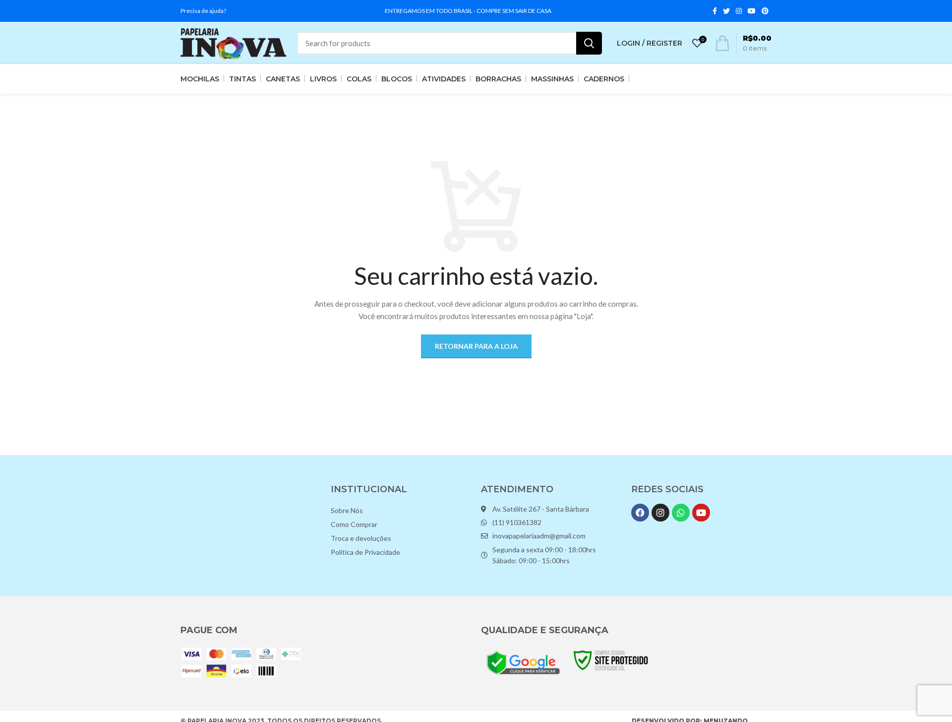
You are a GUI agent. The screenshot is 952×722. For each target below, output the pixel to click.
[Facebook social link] (715, 10)
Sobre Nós (347, 510)
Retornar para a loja (476, 346)
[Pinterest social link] (765, 10)
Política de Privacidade (365, 552)
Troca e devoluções (361, 538)
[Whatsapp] (681, 513)
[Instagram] (660, 513)
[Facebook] (640, 513)
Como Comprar (354, 524)
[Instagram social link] (739, 10)
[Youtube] (701, 513)
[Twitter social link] (726, 10)
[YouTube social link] (752, 10)
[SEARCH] (589, 43)
